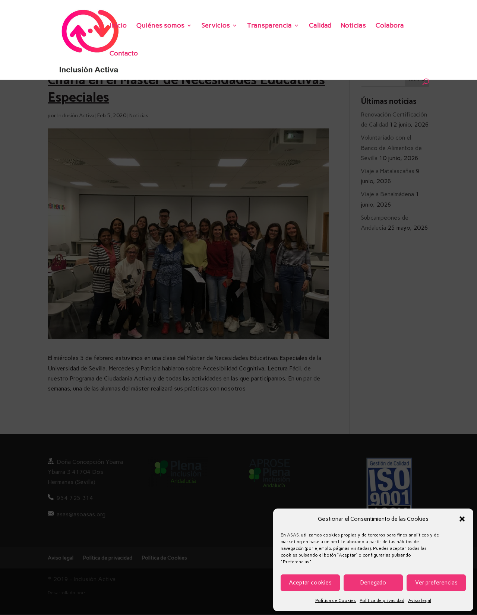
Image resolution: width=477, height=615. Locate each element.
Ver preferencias (436, 582)
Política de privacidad (382, 600)
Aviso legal (419, 600)
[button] (462, 519)
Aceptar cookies (310, 582)
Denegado (373, 582)
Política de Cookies (335, 600)
